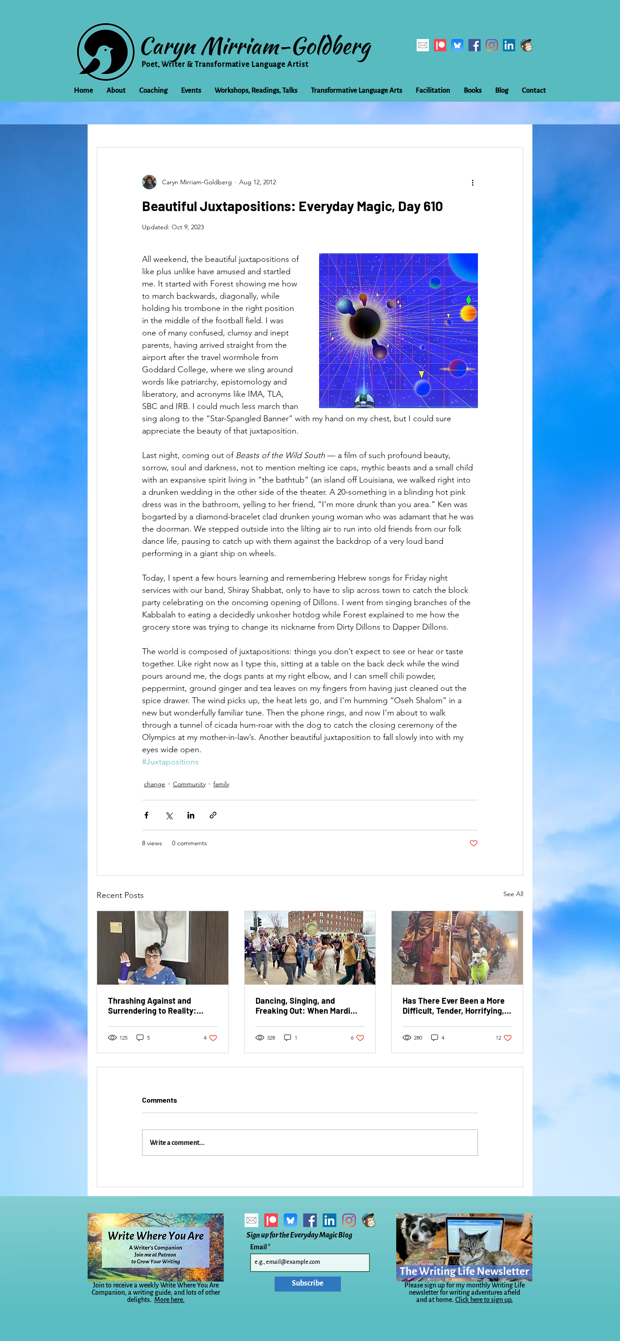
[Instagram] (492, 45)
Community (189, 784)
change (154, 784)
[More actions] (472, 182)
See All (513, 894)
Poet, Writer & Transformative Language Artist (225, 64)
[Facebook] (474, 45)
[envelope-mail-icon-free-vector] (423, 45)
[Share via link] (213, 815)
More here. (169, 1299)
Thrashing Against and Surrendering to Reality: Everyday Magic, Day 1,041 (154, 1006)
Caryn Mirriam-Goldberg (254, 45)
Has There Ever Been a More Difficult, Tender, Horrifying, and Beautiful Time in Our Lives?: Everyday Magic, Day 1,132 (454, 1006)
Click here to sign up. (484, 1299)
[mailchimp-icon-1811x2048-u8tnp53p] (526, 45)
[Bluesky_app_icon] (457, 45)
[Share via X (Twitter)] (168, 815)
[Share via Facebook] (146, 815)
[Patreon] (440, 45)
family (221, 784)
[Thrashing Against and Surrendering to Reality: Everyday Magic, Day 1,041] (162, 948)
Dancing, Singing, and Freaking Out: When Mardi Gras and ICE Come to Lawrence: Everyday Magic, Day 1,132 (306, 1006)
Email (259, 1247)
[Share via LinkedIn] (191, 815)
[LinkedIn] (509, 45)
